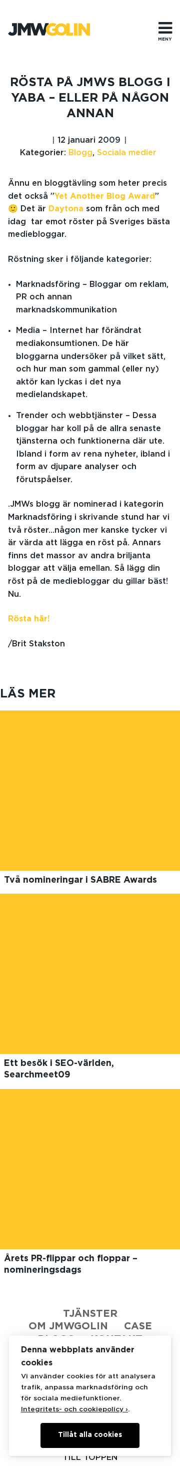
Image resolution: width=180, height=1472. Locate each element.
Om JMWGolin (68, 1326)
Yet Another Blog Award (104, 196)
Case (138, 1326)
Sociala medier (126, 153)
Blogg (80, 153)
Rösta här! (29, 619)
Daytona (66, 209)
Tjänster (90, 1314)
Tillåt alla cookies (90, 1434)
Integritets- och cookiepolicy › (74, 1409)
